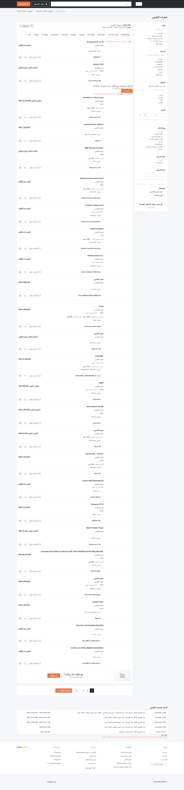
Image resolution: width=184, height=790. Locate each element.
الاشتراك (127, 91)
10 (76, 691)
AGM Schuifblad (96, 229)
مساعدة (164, 756)
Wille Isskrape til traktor (94, 148)
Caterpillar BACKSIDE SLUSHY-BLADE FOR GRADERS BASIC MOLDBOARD (72, 551)
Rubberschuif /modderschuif (91, 178)
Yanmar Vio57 (97, 602)
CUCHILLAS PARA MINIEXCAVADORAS (87, 648)
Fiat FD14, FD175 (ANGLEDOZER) (89, 625)
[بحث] (129, 4)
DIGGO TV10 (98, 64)
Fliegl (101, 306)
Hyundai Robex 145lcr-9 (93, 124)
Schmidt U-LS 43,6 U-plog (93, 97)
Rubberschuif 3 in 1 (95, 256)
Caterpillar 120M (160, 722)
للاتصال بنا (164, 759)
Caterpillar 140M (160, 712)
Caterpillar (99, 356)
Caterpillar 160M (160, 717)
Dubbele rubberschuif (94, 205)
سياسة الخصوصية (110, 94)
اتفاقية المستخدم (99, 94)
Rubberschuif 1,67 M (95, 42)
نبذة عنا (165, 752)
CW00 (101, 383)
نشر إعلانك (53, 675)
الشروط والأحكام (126, 752)
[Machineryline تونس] (156, 4)
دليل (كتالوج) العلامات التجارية (122, 767)
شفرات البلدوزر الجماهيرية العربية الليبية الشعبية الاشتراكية (148, 737)
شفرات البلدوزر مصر (123, 737)
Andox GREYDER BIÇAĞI (93, 481)
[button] (25, 57)
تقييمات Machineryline (124, 763)
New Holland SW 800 (95, 406)
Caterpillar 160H (160, 727)
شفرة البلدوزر (98, 279)
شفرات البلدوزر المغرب (108, 737)
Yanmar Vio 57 (161, 732)
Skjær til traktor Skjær (94, 528)
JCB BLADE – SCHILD (94, 454)
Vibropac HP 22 (97, 504)
